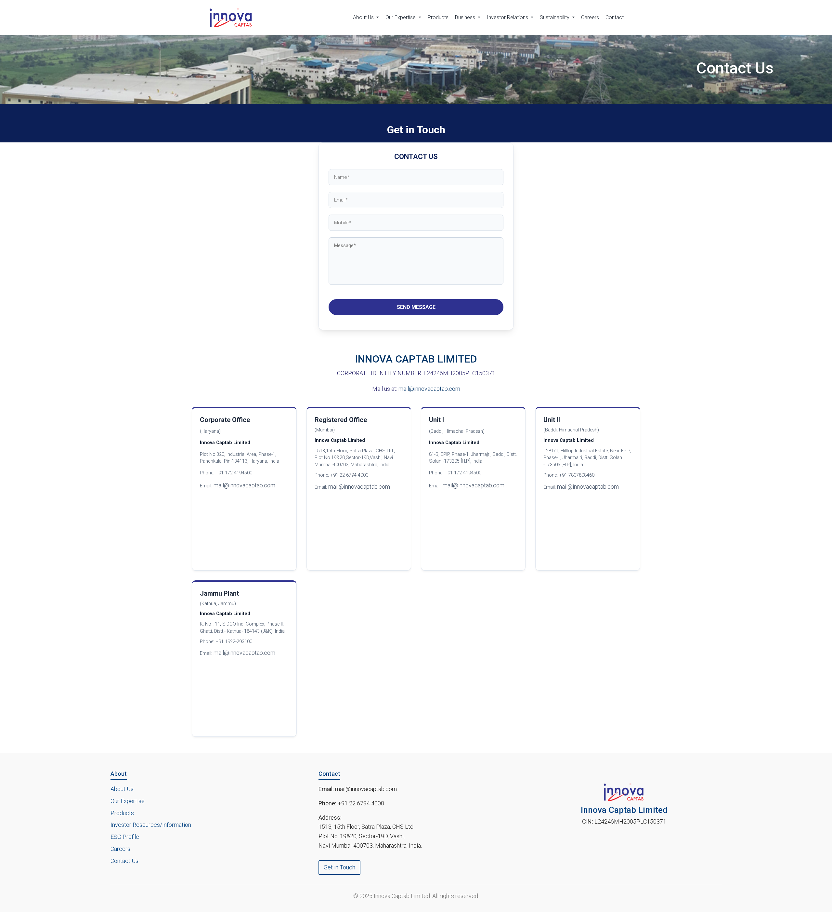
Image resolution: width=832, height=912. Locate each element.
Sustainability (555, 17)
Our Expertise (401, 17)
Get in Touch (339, 867)
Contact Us (124, 860)
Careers (590, 17)
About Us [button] (364, 17)
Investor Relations (508, 17)
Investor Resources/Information (150, 824)
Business (465, 17)
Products (438, 17)
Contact (614, 17)
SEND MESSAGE (416, 307)
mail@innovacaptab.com (429, 388)
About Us (122, 789)
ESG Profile (124, 836)
